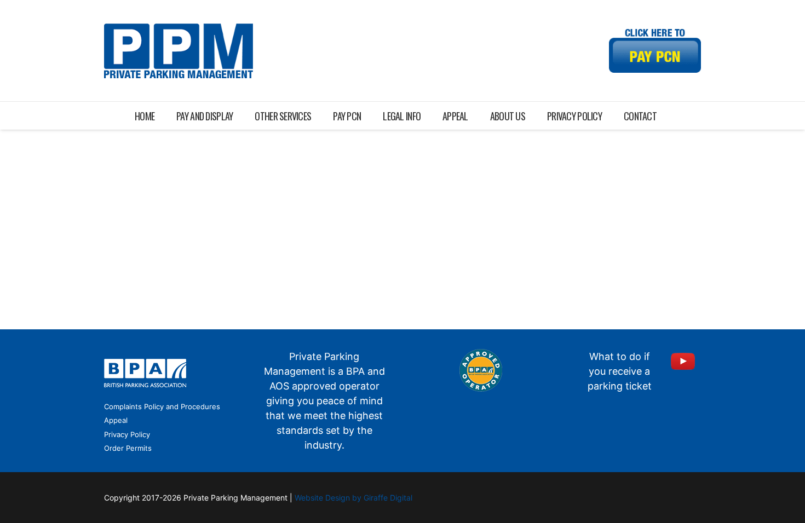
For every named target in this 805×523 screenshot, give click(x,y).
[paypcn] (655, 51)
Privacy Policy (127, 434)
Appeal (116, 420)
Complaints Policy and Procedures (162, 406)
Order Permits (128, 448)
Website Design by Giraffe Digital (353, 497)
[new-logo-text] (178, 51)
